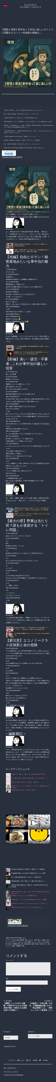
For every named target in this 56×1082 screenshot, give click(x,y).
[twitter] (40, 1060)
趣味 (32, 943)
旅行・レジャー (29, 940)
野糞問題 (18, 945)
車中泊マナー (43, 943)
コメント (9, 960)
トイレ (34, 941)
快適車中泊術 (16, 943)
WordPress (19, 1075)
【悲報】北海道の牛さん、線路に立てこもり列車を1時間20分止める (20, 117)
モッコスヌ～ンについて (11, 1071)
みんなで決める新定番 (18, 940)
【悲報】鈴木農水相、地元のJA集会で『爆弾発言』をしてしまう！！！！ (22, 136)
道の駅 (13, 945)
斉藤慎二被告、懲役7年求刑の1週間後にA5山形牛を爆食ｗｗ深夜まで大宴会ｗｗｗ (24, 147)
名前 (7, 978)
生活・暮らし (37, 940)
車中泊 (36, 943)
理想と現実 (27, 943)
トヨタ (38, 941)
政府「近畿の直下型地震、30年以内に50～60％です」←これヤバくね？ (21, 114)
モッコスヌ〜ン (30, 4)
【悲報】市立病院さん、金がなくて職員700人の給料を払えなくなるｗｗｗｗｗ (23, 110)
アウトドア (14, 941)
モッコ (24, 937)
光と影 (10, 943)
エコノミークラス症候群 (24, 941)
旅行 (22, 943)
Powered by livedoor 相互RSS (12, 157)
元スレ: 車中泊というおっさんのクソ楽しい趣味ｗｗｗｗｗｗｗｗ (27, 217)
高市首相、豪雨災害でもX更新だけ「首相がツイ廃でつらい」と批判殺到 (22, 140)
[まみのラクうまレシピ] (15, 922)
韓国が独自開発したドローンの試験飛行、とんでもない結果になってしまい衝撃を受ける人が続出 (28, 121)
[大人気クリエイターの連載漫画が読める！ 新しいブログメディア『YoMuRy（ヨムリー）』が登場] (9, 153)
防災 (23, 945)
